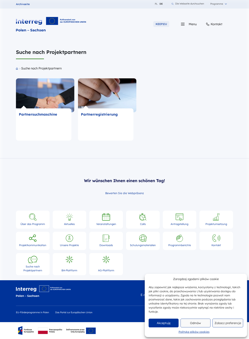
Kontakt (216, 24)
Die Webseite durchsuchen (189, 4)
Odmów (195, 323)
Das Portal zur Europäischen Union (73, 312)
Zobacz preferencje (228, 323)
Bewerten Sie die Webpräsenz (124, 193)
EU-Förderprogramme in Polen (32, 312)
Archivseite (23, 4)
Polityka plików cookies (194, 332)
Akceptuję (163, 323)
